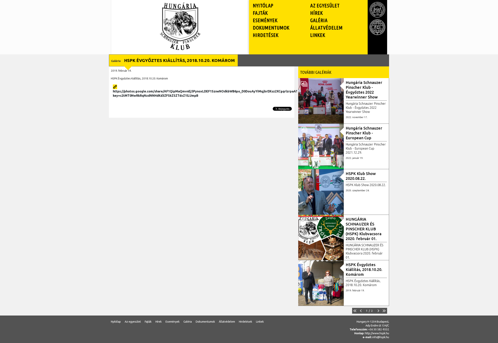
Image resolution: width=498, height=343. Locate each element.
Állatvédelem (326, 27)
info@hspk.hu (380, 337)
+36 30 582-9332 (378, 329)
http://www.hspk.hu (377, 333)
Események (265, 20)
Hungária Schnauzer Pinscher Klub (180, 6)
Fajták (260, 13)
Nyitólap (263, 5)
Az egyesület (325, 5)
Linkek (317, 35)
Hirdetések (266, 35)
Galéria (319, 20)
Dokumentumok (271, 27)
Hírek (316, 13)
